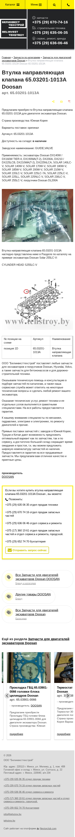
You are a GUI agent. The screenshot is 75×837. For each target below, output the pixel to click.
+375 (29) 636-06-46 (50, 43)
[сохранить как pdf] (69, 101)
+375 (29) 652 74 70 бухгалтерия (25, 541)
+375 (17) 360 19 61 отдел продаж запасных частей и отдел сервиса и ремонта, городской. (34, 532)
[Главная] (13, 29)
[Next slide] (67, 695)
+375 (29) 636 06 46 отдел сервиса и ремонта (33, 523)
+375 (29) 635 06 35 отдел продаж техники (31, 504)
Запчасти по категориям (26, 57)
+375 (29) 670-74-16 (50, 22)
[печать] (61, 101)
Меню (35, 4)
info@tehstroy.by (12, 814)
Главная (6, 57)
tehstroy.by (9, 820)
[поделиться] (53, 101)
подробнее (16, 734)
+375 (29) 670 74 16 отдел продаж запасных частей (32, 514)
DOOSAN (8, 476)
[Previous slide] (7, 695)
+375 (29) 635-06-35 (50, 32)
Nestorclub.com (48, 828)
